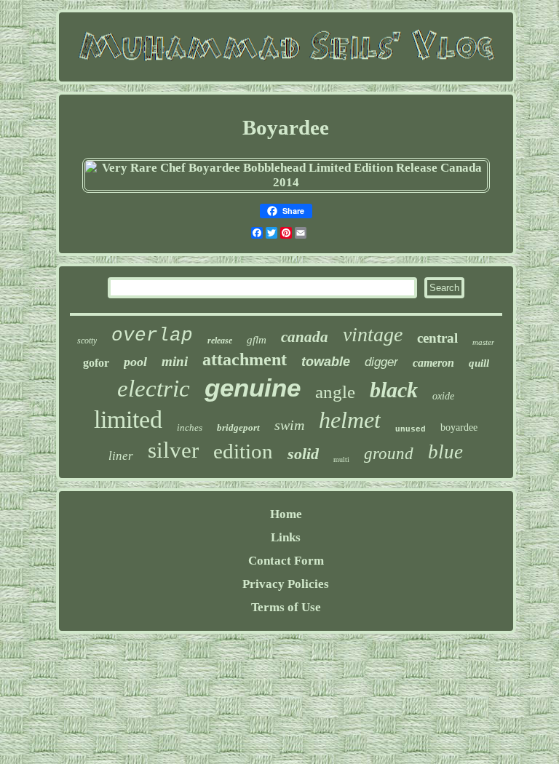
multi (341, 459)
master (483, 342)
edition (243, 451)
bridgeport (238, 427)
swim (289, 425)
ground (388, 454)
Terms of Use (286, 607)
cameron (433, 363)
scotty (87, 340)
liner (120, 456)
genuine (253, 387)
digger (381, 362)
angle (335, 392)
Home (286, 514)
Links (286, 537)
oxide (443, 396)
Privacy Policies (285, 584)
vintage (373, 334)
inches (189, 427)
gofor (96, 363)
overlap (152, 335)
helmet (350, 420)
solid (303, 454)
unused (410, 429)
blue (445, 452)
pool (135, 361)
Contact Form (286, 561)
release (219, 340)
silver (173, 450)
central (437, 338)
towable (325, 361)
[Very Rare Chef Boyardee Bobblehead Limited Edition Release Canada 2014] (286, 182)
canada (304, 337)
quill (479, 363)
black (394, 390)
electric (153, 388)
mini (175, 361)
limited (128, 419)
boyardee (458, 427)
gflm (256, 340)
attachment (244, 359)
